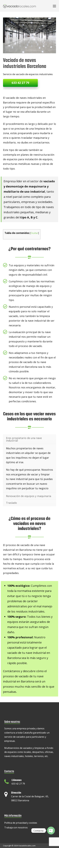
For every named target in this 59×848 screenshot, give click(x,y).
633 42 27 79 (20, 83)
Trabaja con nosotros (16, 827)
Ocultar (34, 233)
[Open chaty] (51, 830)
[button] (54, 6)
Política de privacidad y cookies (20, 822)
